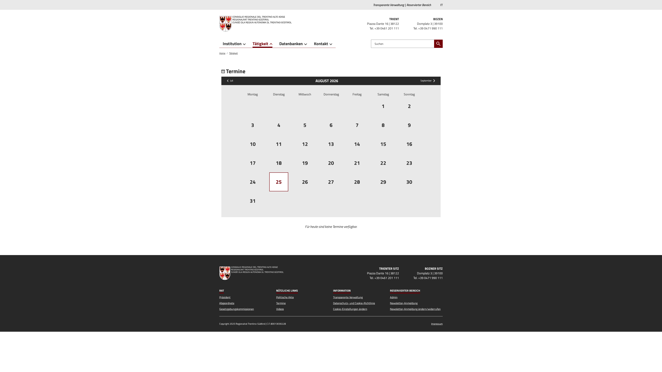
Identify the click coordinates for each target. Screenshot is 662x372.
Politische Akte (285, 297)
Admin (394, 297)
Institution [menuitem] (232, 43)
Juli (231, 80)
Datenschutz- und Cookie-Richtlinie (354, 303)
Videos (280, 309)
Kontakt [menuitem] (321, 43)
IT (441, 5)
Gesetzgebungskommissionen (236, 309)
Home (222, 53)
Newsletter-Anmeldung (404, 303)
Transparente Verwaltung (348, 297)
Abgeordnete (226, 303)
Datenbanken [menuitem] (291, 43)
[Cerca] (438, 44)
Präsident (224, 297)
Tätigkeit (233, 53)
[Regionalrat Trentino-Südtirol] (256, 23)
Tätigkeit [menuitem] (260, 43)
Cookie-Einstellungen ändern (350, 309)
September (426, 80)
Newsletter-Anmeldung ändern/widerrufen (415, 309)
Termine (281, 303)
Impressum (437, 324)
